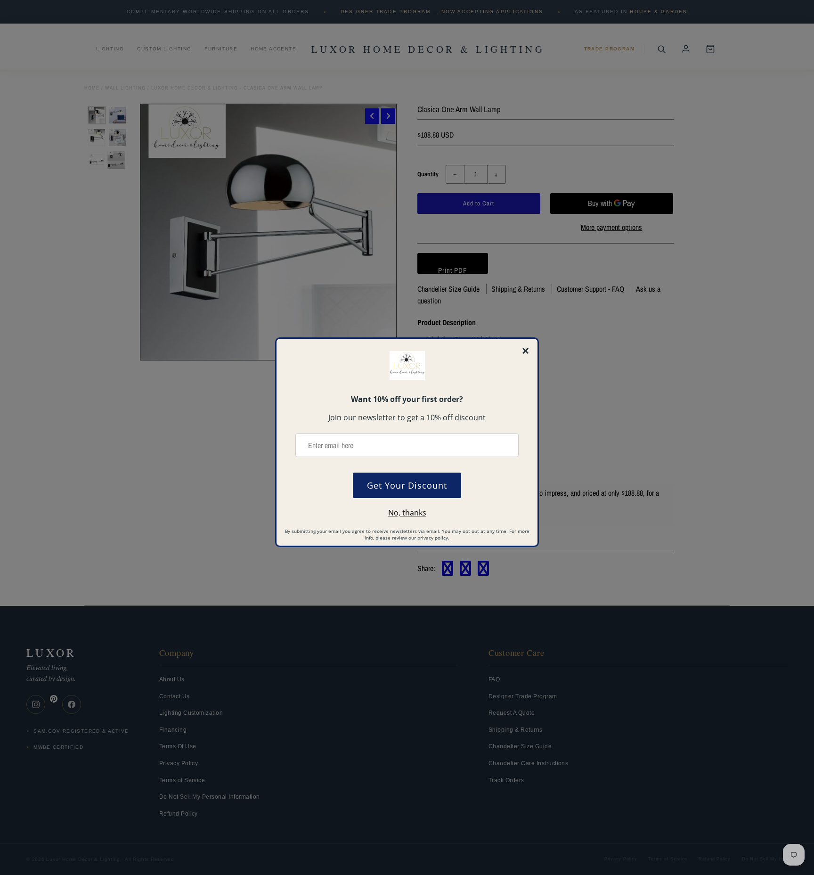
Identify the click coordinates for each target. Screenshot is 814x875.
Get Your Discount (407, 485)
